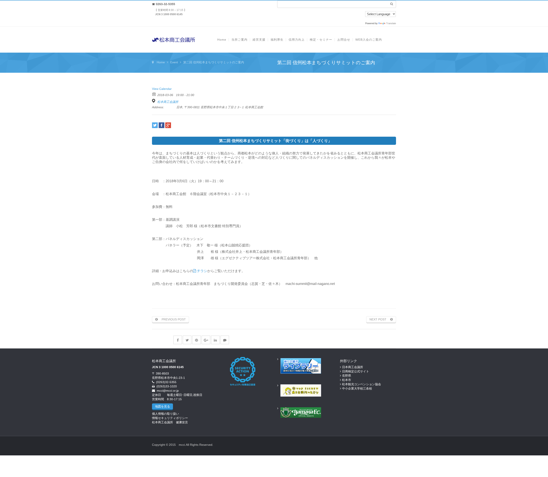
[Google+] (168, 125)
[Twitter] (155, 125)
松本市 (346, 380)
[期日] (154, 94)
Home (161, 62)
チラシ (201, 271)
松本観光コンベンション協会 (361, 384)
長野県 (346, 375)
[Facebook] (161, 125)
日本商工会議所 (352, 367)
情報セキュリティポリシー (170, 418)
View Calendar (162, 88)
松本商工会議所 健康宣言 (170, 422)
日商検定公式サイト (355, 371)
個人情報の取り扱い (165, 413)
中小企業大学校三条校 (357, 388)
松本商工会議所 (167, 102)
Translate (391, 23)
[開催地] (154, 101)
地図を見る (162, 406)
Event (174, 62)
